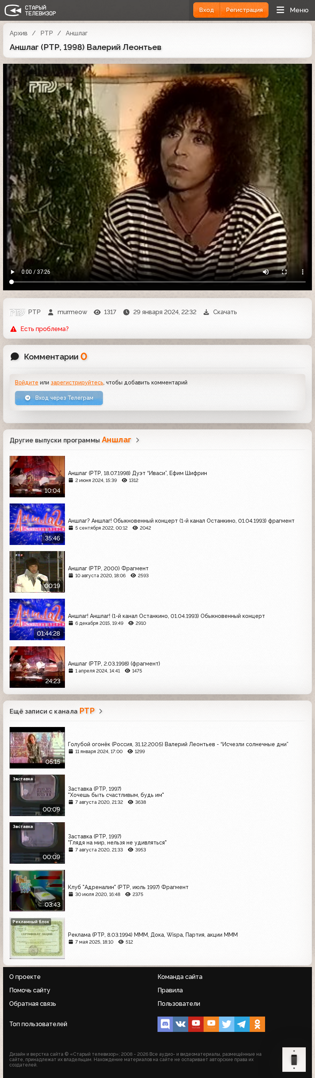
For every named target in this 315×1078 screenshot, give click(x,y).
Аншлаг (77, 33)
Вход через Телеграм (63, 398)
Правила (170, 990)
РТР (46, 33)
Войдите (26, 382)
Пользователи (179, 1003)
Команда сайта (180, 976)
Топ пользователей (38, 1024)
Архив (19, 33)
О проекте (25, 976)
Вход (206, 10)
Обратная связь (32, 1003)
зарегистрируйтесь (77, 382)
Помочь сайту (29, 990)
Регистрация (244, 10)
